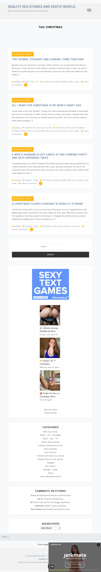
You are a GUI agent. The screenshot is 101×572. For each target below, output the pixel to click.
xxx (78, 226)
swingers (79, 180)
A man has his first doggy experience (53, 502)
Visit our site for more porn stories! (34, 562)
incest (37, 131)
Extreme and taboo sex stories (38, 128)
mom (47, 131)
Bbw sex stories (50, 432)
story (71, 131)
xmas (76, 82)
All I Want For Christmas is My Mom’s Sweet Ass (46, 105)
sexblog (17, 82)
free (28, 131)
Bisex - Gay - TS (32, 82)
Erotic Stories (50, 452)
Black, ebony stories (50, 442)
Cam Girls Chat (50, 410)
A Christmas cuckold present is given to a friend (47, 203)
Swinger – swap (50, 470)
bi (44, 82)
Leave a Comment (29, 183)
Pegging (50, 463)
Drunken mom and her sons (58, 509)
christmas (55, 82)
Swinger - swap (31, 180)
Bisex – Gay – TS (50, 439)
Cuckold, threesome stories (50, 445)
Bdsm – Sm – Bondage (50, 435)
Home (4, 537)
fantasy (15, 131)
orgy (59, 226)
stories (65, 131)
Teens (50, 473)
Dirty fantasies (50, 449)
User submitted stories (50, 476)
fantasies (80, 128)
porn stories (55, 131)
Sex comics (50, 466)
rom (72, 180)
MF (42, 131)
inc (32, 131)
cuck (54, 226)
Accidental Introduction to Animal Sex (54, 495)
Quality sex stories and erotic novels (41, 6)
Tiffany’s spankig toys (53, 499)
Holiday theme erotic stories (50, 459)
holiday (63, 180)
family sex (70, 128)
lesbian (64, 82)
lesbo (70, 82)
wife (86, 180)
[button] (89, 10)
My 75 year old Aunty (56, 506)
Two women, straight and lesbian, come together (48, 59)
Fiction (22, 131)
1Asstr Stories (50, 413)
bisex (48, 82)
